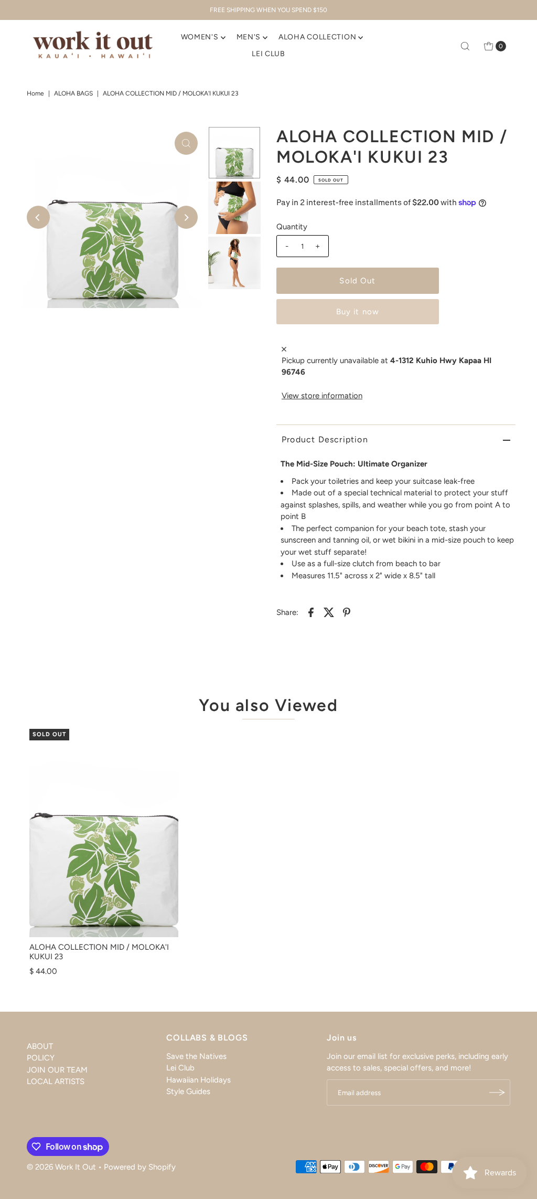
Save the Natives (196, 1056)
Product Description (325, 439)
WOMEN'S (200, 37)
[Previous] (38, 217)
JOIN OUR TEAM (57, 1070)
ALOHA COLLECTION (317, 37)
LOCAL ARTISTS (55, 1081)
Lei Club (180, 1068)
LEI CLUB (268, 53)
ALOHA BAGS (73, 93)
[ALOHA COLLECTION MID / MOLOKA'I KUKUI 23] (103, 833)
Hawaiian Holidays (198, 1080)
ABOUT (40, 1046)
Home (35, 93)
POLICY (41, 1058)
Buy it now (357, 311)
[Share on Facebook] (311, 611)
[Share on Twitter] (329, 611)
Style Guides (188, 1091)
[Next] (186, 217)
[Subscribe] (497, 1092)
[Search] (465, 46)
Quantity (291, 226)
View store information (322, 395)
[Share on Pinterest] (347, 611)
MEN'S (249, 37)
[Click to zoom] (186, 143)
